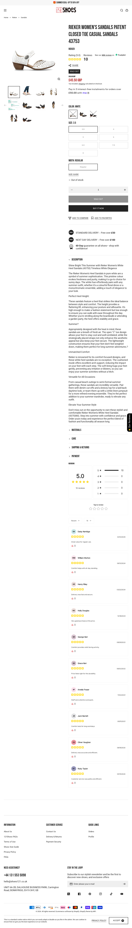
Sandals (24, 17)
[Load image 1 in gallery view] (14, 92)
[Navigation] (5, 10)
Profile (91, 837)
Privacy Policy (10, 852)
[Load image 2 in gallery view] (27, 92)
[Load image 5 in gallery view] (14, 105)
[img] (75, 59)
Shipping (82, 84)
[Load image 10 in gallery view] (27, 118)
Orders (91, 831)
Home (6, 17)
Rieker (14, 17)
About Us (8, 831)
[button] (97, 65)
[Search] (121, 10)
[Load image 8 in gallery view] (53, 105)
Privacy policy (99, 920)
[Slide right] (62, 105)
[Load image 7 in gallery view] (40, 105)
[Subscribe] (125, 884)
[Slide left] (5, 105)
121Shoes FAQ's (11, 837)
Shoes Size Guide (11, 847)
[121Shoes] (66, 10)
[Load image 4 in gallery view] (53, 92)
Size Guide (74, 174)
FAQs (6, 857)
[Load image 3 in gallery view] (40, 92)
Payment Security (53, 842)
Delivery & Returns (54, 837)
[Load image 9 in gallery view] (14, 118)
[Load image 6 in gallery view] (27, 105)
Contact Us (51, 831)
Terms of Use (9, 842)
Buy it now (98, 208)
